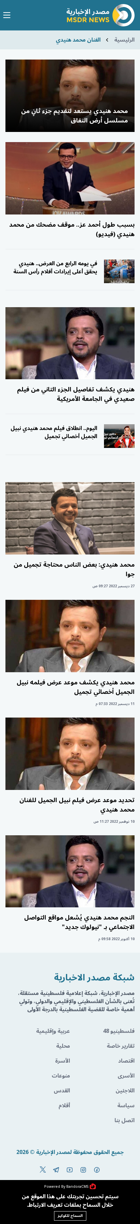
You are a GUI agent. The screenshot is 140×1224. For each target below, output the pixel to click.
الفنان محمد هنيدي (78, 40)
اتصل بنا (125, 1120)
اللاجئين (125, 1091)
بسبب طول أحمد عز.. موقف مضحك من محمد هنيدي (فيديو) (72, 229)
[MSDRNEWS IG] (83, 1169)
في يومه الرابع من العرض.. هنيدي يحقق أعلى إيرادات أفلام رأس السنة (55, 267)
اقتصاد (126, 1061)
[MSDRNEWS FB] (96, 1169)
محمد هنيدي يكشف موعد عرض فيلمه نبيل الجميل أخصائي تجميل (76, 687)
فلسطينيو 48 (119, 1031)
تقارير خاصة (121, 1046)
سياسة (126, 1106)
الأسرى (126, 1076)
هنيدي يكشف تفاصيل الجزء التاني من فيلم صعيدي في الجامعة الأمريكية (76, 394)
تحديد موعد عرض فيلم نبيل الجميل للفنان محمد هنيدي (77, 805)
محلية (63, 1046)
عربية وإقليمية (53, 1031)
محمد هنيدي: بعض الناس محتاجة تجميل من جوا (74, 569)
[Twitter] (43, 1169)
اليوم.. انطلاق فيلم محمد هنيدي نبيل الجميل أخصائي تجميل (54, 432)
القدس (62, 1091)
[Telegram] (56, 1169)
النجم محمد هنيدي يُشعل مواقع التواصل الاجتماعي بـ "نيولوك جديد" (79, 922)
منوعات (61, 1076)
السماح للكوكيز (70, 1216)
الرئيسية (124, 40)
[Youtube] (69, 1169)
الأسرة (62, 1061)
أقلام (64, 1106)
